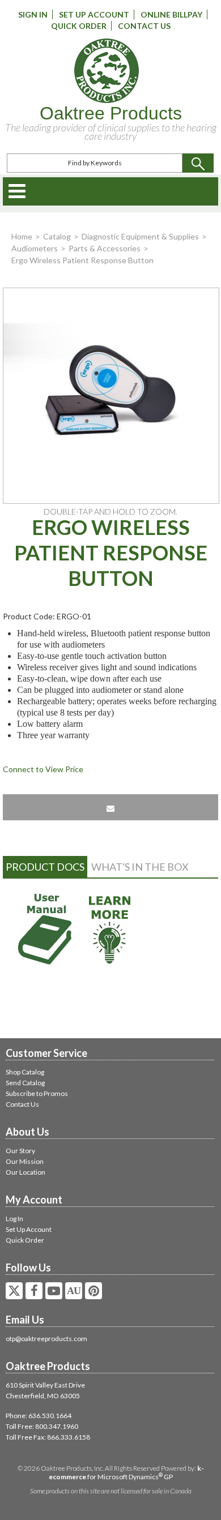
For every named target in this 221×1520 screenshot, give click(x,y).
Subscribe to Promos (37, 1093)
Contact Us (144, 26)
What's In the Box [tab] (140, 866)
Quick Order (79, 26)
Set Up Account (94, 14)
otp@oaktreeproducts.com (46, 1338)
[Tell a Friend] (110, 807)
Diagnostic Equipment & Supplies (140, 236)
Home (21, 236)
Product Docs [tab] (45, 866)
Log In (14, 1218)
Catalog (57, 236)
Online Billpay (171, 14)
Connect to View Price (43, 769)
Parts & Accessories (105, 248)
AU (73, 1290)
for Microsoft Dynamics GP (126, 1472)
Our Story (20, 1150)
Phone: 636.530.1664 (38, 1415)
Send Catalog (25, 1082)
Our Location (25, 1172)
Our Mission (25, 1161)
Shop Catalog (25, 1072)
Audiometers (34, 248)
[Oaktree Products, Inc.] (106, 70)
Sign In (33, 14)
